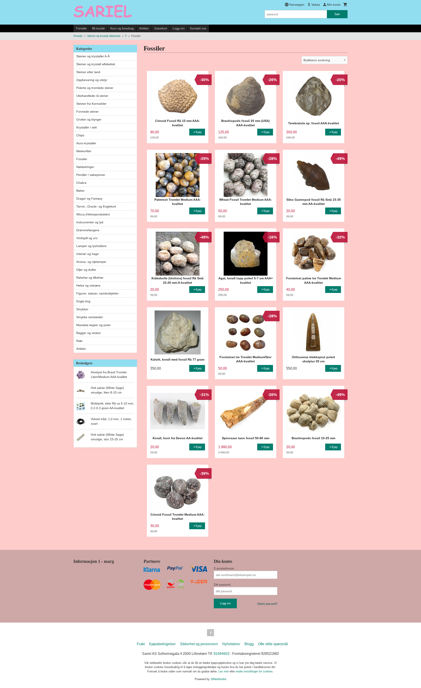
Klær (79, 341)
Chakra (81, 182)
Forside (81, 28)
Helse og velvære (88, 285)
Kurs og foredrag (122, 28)
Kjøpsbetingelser (162, 644)
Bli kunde (98, 28)
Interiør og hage (87, 254)
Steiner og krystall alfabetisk (95, 64)
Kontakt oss (198, 28)
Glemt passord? (267, 603)
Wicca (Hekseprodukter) (93, 214)
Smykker (82, 309)
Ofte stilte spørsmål (273, 644)
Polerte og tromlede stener (94, 88)
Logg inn (179, 28)
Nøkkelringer (85, 167)
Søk (337, 14)
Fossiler (81, 159)
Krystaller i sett (86, 127)
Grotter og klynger (89, 119)
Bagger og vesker (88, 333)
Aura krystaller (86, 143)
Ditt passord (222, 584)
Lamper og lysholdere (91, 246)
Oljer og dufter (86, 269)
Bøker (80, 190)
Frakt (141, 644)
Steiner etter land (88, 72)
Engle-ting (83, 301)
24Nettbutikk (218, 679)
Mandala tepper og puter (93, 325)
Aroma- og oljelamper (91, 262)
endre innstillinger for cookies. (255, 671)
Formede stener (87, 111)
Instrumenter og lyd (89, 222)
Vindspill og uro (87, 238)
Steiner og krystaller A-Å (93, 56)
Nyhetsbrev (231, 644)
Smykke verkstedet (89, 317)
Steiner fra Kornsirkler (91, 103)
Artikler (144, 28)
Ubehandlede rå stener (92, 96)
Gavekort (160, 28)
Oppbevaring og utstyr (91, 80)
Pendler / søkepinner (90, 175)
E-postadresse (224, 568)
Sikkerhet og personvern (199, 644)
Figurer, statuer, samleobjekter (97, 293)
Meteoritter (83, 151)
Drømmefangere (87, 230)
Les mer (224, 671)
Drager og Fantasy (89, 198)
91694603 (221, 653)
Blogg (249, 644)
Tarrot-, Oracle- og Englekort (96, 206)
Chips (80, 135)
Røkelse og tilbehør (89, 277)
